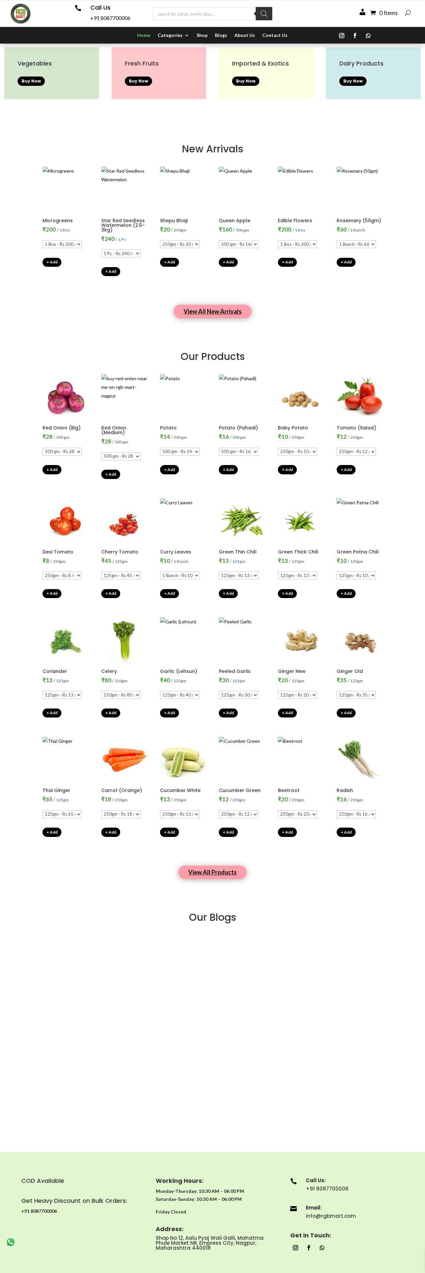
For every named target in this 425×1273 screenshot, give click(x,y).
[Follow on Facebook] (355, 35)
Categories (170, 35)
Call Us (100, 7)
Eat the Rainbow (212, 1025)
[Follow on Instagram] (341, 35)
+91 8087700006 (110, 18)
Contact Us (275, 35)
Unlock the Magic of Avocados (212, 1095)
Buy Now (31, 81)
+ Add (51, 261)
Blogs (221, 35)
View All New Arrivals (213, 311)
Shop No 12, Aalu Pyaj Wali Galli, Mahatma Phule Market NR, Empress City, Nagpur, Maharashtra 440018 (210, 1242)
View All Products (212, 872)
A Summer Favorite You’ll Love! (212, 955)
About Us (244, 35)
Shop (202, 35)
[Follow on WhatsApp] (368, 35)
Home (143, 35)
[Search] (264, 13)
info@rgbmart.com (331, 1215)
